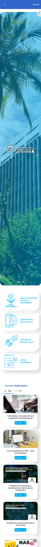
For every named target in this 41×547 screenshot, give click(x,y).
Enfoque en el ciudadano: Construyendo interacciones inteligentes (20, 488)
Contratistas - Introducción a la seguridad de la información (20, 417)
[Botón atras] (5, 148)
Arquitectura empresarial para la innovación (20, 524)
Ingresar (36, 4)
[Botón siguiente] (35, 148)
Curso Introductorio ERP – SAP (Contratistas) (20, 452)
